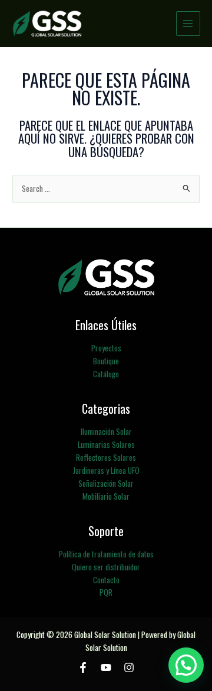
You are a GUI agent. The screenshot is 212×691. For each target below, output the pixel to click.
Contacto (106, 580)
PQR (106, 592)
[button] (186, 665)
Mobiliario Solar (106, 496)
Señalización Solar (106, 483)
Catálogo (106, 374)
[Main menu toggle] (188, 23)
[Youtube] (106, 667)
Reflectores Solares (106, 457)
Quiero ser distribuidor (106, 567)
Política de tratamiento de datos (106, 554)
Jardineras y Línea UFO (106, 470)
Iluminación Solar (106, 431)
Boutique (106, 361)
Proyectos (106, 348)
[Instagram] (129, 667)
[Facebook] (83, 667)
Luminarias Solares (106, 444)
